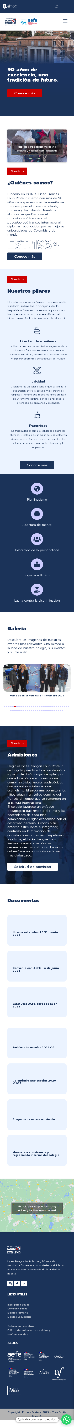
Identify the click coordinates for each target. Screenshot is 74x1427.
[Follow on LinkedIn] (24, 1283)
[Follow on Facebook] (17, 1283)
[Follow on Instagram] (10, 1283)
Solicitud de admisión (32, 866)
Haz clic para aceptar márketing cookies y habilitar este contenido (37, 149)
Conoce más (24, 93)
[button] (4, 706)
